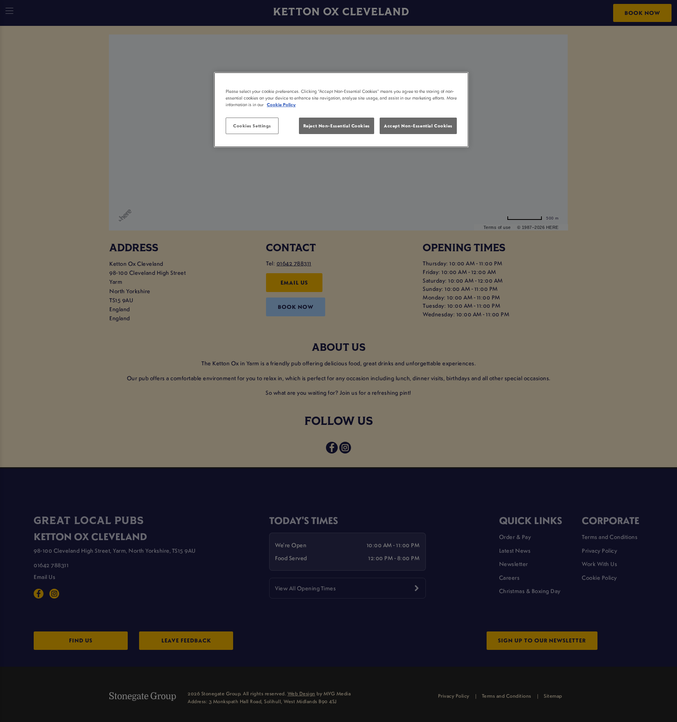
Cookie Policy (281, 104)
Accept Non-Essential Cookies (418, 126)
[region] (341, 109)
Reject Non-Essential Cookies (336, 126)
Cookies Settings (252, 126)
